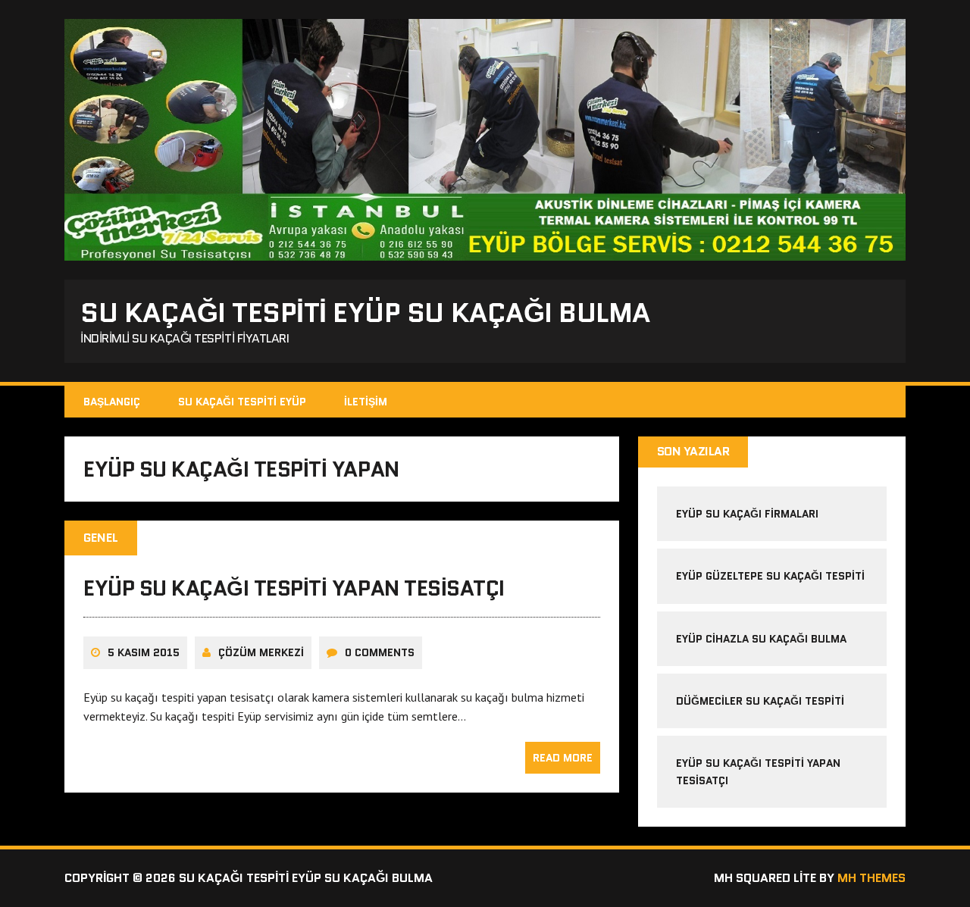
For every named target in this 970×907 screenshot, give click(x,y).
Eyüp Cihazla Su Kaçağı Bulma (761, 638)
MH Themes (871, 878)
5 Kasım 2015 (144, 652)
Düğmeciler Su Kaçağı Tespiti (760, 700)
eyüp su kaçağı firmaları (747, 513)
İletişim (365, 401)
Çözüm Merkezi (261, 652)
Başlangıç (111, 401)
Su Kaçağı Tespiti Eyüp (242, 401)
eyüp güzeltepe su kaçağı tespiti (770, 575)
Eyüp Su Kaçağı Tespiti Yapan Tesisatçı (294, 588)
